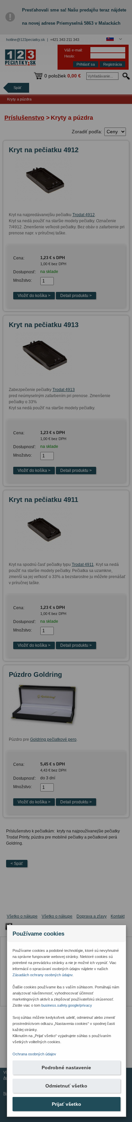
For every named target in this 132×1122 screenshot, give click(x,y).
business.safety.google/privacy (66, 1005)
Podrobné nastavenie (66, 1067)
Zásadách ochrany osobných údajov (42, 975)
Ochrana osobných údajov (34, 1054)
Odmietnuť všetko (66, 1086)
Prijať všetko (66, 1104)
